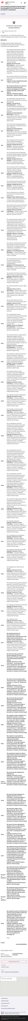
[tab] (14, 14)
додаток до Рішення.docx (6, 956)
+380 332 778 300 (5, 967)
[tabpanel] (14, 489)
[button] (25, 3)
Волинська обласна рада (10, 3)
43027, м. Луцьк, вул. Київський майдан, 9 (10, 972)
